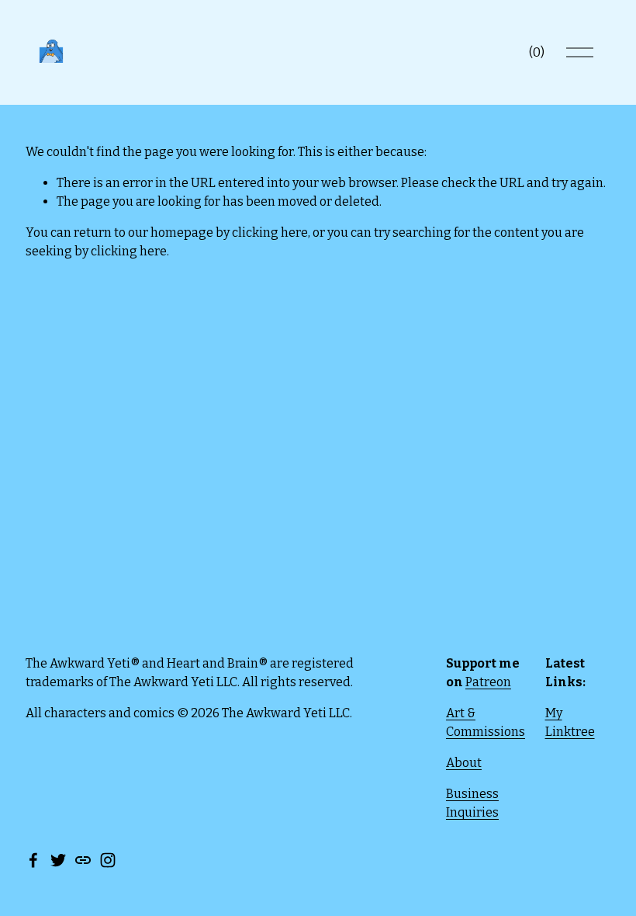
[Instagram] (108, 860)
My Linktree (570, 722)
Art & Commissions (485, 722)
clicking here (270, 232)
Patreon (488, 682)
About (464, 762)
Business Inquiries (472, 803)
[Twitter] (58, 860)
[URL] (83, 860)
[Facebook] (33, 860)
